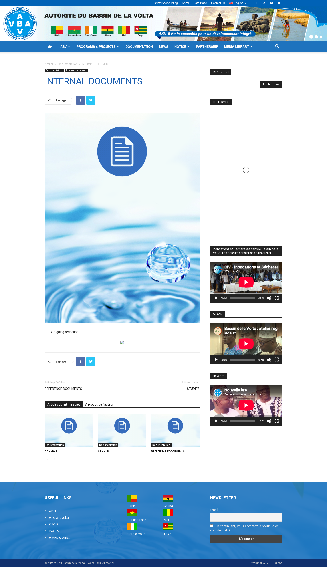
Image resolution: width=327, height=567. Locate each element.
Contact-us (218, 3)
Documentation (67, 64)
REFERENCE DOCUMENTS (63, 389)
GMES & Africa (59, 537)
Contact (277, 563)
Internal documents (76, 70)
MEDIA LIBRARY (236, 46)
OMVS (53, 524)
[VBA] (163, 23)
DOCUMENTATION (139, 46)
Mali (167, 520)
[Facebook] (257, 3)
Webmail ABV (259, 563)
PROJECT (51, 450)
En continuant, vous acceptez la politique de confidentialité (244, 528)
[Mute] (269, 298)
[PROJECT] (69, 430)
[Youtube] (279, 3)
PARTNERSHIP (207, 46)
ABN (52, 511)
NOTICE (180, 46)
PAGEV (54, 531)
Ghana (168, 506)
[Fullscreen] (276, 298)
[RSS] (264, 3)
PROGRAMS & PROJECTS (96, 46)
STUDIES (193, 389)
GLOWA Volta (59, 517)
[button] (277, 47)
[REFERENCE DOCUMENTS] (175, 430)
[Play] (216, 298)
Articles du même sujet (63, 404)
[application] (246, 282)
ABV (63, 46)
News (185, 3)
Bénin (131, 506)
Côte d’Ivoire (136, 534)
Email (214, 510)
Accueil (49, 64)
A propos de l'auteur (99, 404)
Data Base (200, 3)
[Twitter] (271, 3)
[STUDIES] (122, 430)
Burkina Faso (136, 520)
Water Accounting (166, 3)
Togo (167, 534)
